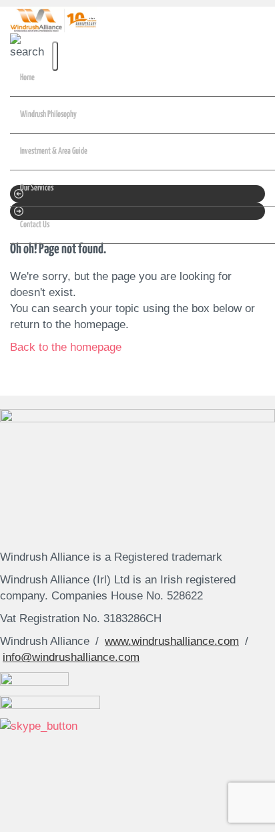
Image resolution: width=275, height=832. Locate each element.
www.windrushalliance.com (172, 641)
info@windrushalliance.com (71, 657)
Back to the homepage (65, 347)
